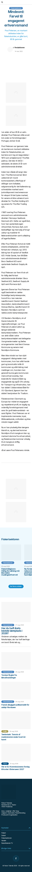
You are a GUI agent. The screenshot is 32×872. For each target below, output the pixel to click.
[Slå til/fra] (29, 828)
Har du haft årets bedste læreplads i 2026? (11, 631)
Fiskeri (5, 763)
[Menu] (30, 2)
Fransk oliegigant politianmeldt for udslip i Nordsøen (15, 706)
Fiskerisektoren (16, 8)
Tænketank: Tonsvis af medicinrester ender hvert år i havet (13, 737)
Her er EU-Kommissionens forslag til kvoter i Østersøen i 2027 (15, 768)
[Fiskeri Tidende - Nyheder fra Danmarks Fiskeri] (15, 2)
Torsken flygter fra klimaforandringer (9, 676)
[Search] (2, 2)
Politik (5, 731)
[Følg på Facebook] (16, 858)
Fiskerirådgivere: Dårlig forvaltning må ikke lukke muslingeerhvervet (10, 572)
